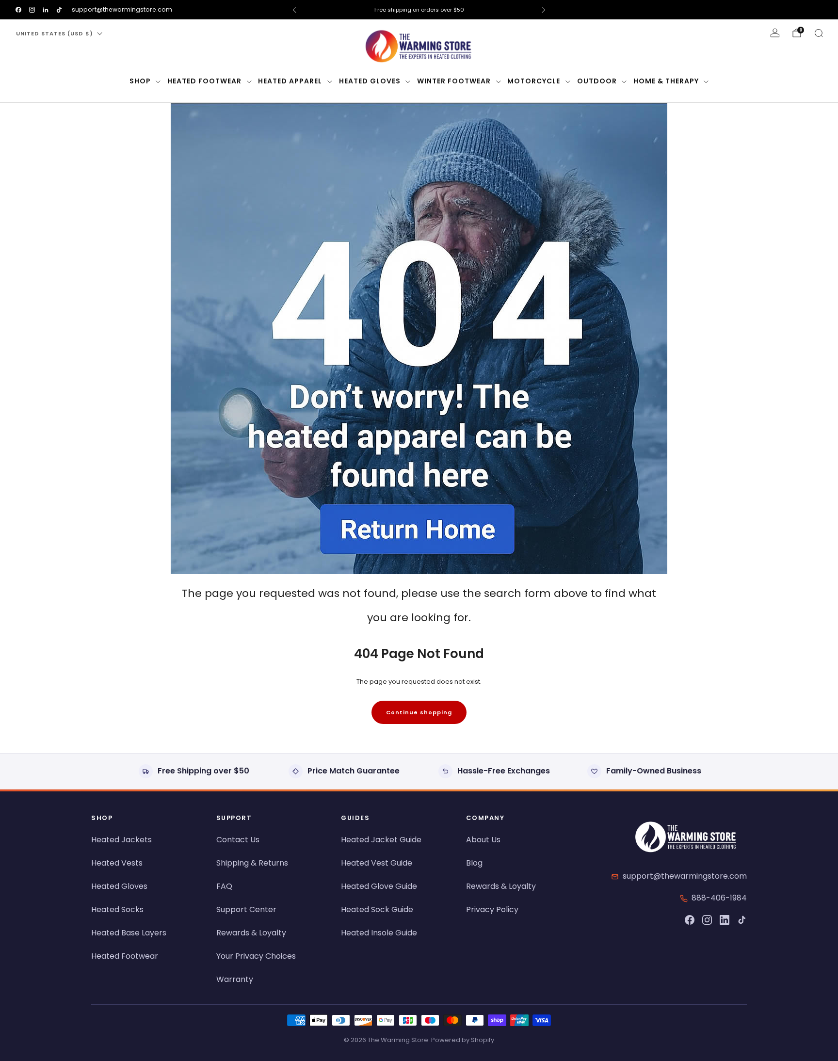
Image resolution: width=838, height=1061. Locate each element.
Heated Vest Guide (376, 862)
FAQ (224, 886)
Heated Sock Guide (377, 909)
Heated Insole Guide (379, 932)
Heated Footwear (204, 81)
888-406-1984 (719, 897)
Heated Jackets (121, 839)
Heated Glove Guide (379, 886)
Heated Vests (117, 862)
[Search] (818, 33)
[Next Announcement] (543, 9)
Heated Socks (117, 909)
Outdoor (597, 81)
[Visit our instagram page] (32, 9)
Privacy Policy (492, 909)
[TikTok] (742, 920)
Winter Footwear (454, 81)
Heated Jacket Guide (381, 839)
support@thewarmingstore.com (122, 9)
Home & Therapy (666, 81)
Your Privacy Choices (256, 956)
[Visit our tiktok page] (59, 9)
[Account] (775, 33)
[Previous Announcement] (294, 9)
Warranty (234, 979)
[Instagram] (707, 920)
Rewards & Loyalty (251, 932)
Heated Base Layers (128, 932)
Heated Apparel (290, 81)
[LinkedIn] (724, 920)
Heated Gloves (370, 81)
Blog (474, 862)
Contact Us (237, 839)
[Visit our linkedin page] (45, 9)
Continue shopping (419, 712)
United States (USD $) (54, 33)
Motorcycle (533, 81)
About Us (483, 839)
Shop (140, 81)
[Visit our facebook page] (18, 9)
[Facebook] (689, 920)
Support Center (246, 909)
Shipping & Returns (252, 862)
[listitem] (419, 9)
